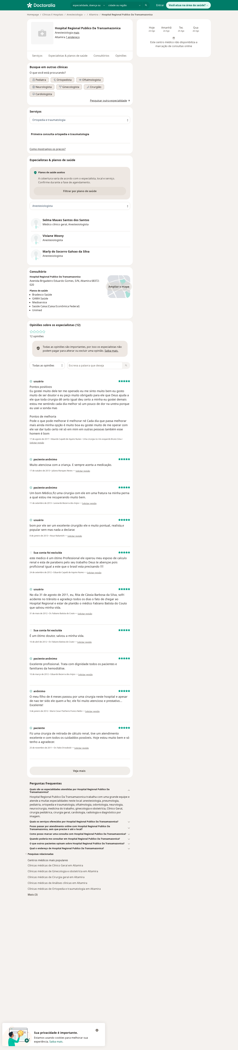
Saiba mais (55, 1041)
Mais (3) (33, 894)
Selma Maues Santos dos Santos (66, 220)
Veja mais (80, 771)
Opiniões (120, 55)
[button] (76, 33)
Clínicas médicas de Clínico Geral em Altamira (55, 865)
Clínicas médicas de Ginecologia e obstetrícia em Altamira (63, 871)
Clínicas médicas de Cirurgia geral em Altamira (56, 877)
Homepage (33, 14)
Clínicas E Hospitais (52, 14)
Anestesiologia (64, 32)
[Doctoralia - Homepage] (47, 5)
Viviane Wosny (53, 236)
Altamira (93, 14)
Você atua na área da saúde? (187, 5)
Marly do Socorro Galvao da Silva (66, 251)
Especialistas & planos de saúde (68, 55)
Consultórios (101, 55)
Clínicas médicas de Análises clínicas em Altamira (57, 883)
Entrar (160, 5)
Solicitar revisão (37, 442)
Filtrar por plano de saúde (79, 191)
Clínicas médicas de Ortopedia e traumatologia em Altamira (64, 889)
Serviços (37, 55)
